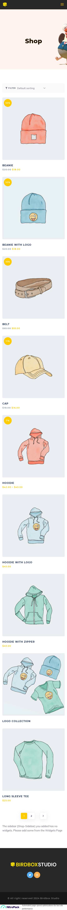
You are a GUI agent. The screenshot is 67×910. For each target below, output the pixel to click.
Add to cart (37, 129)
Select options (33, 446)
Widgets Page (53, 830)
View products (34, 684)
